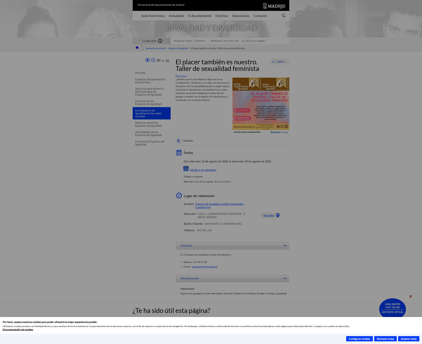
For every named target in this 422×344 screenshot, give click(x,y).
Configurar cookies (359, 338)
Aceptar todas (409, 338)
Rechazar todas (385, 338)
